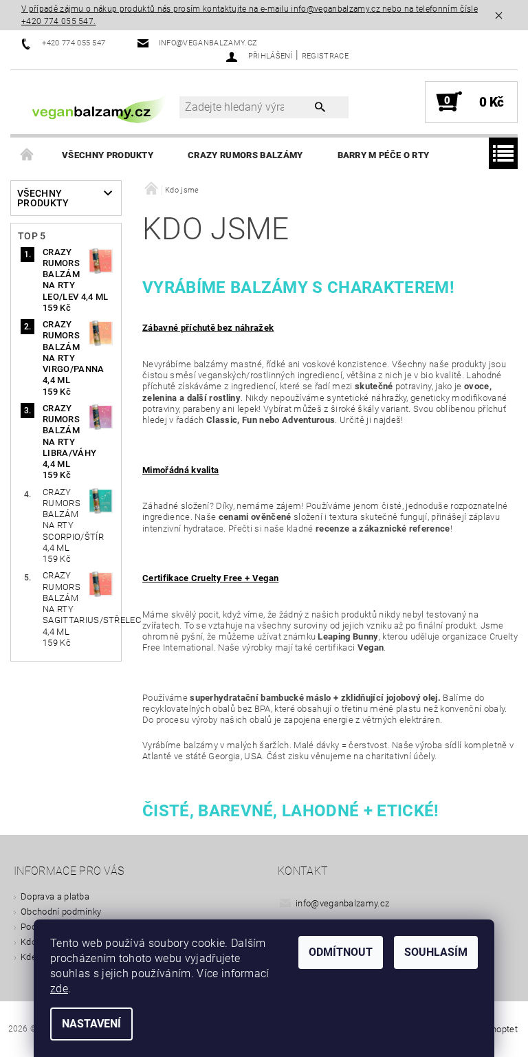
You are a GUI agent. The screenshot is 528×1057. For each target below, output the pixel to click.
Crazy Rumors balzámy (245, 155)
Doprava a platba (55, 896)
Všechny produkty (107, 155)
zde (59, 988)
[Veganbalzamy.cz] (101, 108)
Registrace (325, 56)
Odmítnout (341, 952)
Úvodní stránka (27, 155)
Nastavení (91, 1023)
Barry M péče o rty (384, 155)
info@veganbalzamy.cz (342, 903)
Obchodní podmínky (61, 911)
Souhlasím (436, 952)
